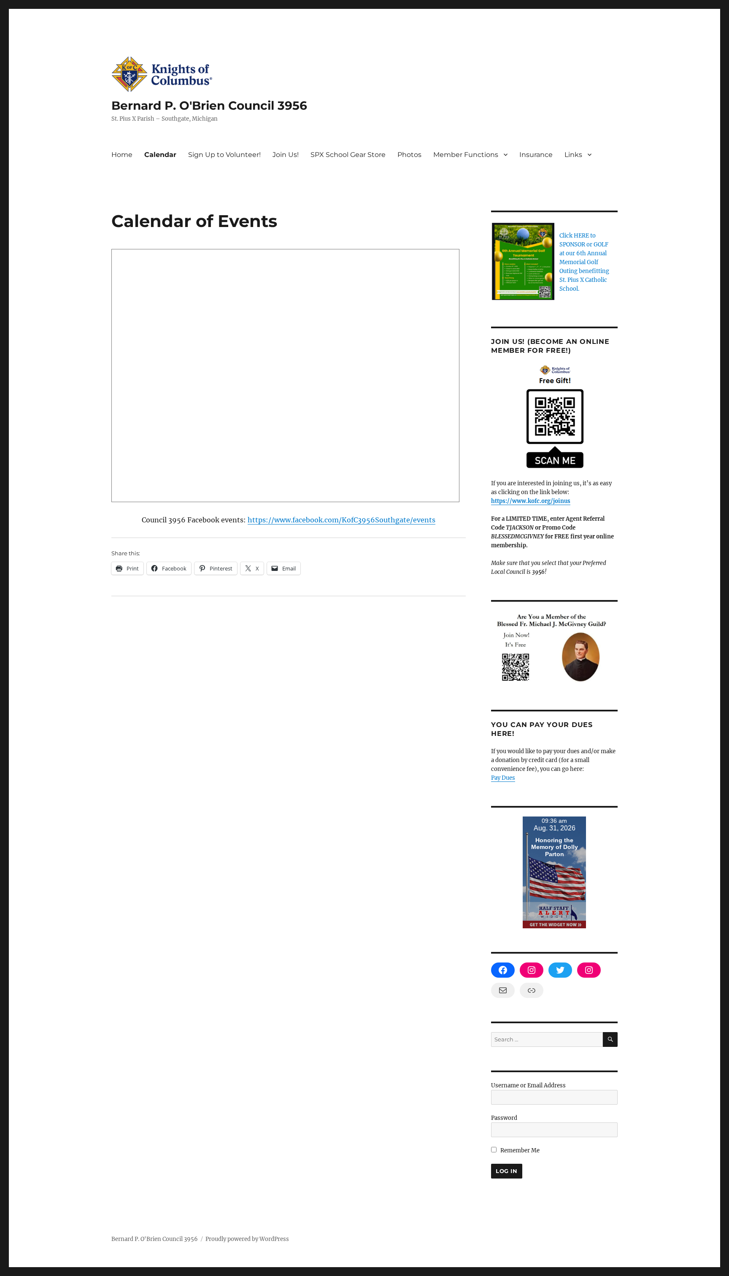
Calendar (160, 155)
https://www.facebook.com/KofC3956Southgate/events (341, 520)
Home (121, 155)
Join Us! (286, 155)
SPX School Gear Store (348, 155)
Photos (409, 155)
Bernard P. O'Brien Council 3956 (209, 105)
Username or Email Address (528, 1085)
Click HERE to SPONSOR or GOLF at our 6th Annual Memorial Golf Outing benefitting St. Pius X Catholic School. (584, 262)
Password (504, 1118)
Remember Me (519, 1150)
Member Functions (465, 155)
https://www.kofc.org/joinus (530, 501)
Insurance (536, 155)
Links (573, 155)
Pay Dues (503, 777)
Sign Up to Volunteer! (224, 155)
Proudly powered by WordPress (247, 1239)
